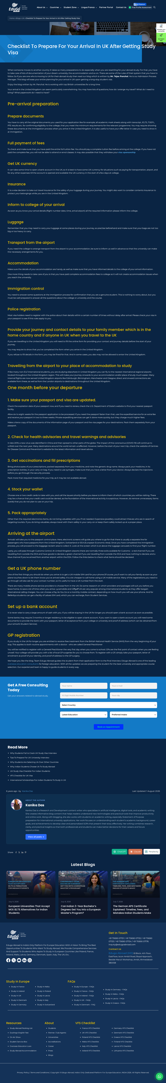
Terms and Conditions (40, 1072)
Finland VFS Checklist (123, 1042)
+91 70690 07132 (133, 938)
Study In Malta (43, 987)
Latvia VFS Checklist (122, 1046)
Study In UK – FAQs (82, 1000)
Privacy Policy (23, 1072)
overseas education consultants (23, 664)
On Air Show (15, 1037)
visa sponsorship (126, 152)
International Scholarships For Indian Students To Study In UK (38, 780)
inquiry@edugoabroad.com (122, 944)
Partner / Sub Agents (57, 1033)
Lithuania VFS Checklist (124, 1051)
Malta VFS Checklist (90, 1042)
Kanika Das (27, 791)
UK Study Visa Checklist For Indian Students (30, 771)
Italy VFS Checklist (90, 1046)
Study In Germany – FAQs (116, 989)
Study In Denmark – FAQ (84, 1005)
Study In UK (16, 996)
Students (52, 1028)
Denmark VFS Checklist (124, 1033)
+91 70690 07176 (141, 941)
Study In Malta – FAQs (114, 994)
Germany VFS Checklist (124, 1028)
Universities (53, 1037)
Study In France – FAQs (84, 991)
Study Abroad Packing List (21, 1028)
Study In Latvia (43, 996)
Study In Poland (44, 991)
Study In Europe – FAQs (84, 987)
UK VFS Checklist (89, 1033)
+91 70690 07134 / (124, 941)
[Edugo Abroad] (18, 7)
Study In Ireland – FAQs (84, 996)
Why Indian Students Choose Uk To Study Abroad (32, 766)
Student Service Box (18, 1042)
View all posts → (36, 837)
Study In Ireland (17, 991)
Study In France (17, 987)
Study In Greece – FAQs (115, 1003)
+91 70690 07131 (116, 938)
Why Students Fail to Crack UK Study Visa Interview (33, 753)
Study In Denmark (19, 1000)
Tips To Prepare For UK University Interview (29, 757)
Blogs (18, 18)
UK (23, 18)
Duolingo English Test (19, 1033)
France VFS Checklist (91, 1028)
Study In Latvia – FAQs (114, 998)
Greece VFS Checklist (123, 1037)
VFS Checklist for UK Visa (21, 775)
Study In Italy (42, 1000)
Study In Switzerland (46, 1005)
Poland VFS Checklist (91, 1037)
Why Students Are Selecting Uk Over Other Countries (34, 762)
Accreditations (54, 1042)
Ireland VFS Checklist (91, 1051)
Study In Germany (18, 1005)
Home (11, 18)
